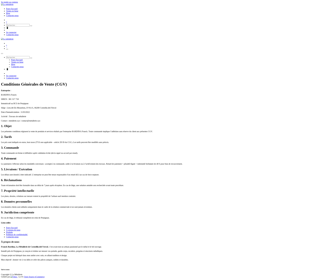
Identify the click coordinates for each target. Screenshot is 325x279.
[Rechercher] (31, 25)
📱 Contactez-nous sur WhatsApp (20, 28)
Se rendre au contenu (9, 2)
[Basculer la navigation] (7, 49)
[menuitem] (12, 9)
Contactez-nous (12, 35)
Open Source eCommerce (34, 277)
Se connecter (11, 32)
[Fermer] (2, 53)
